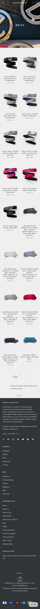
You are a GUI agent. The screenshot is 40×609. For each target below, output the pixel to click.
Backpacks (6, 487)
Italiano (19, 573)
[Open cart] (37, 3)
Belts (4, 458)
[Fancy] (32, 439)
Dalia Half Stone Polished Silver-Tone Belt (10, 190)
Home (5, 505)
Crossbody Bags (8, 480)
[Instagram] (13, 439)
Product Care (7, 512)
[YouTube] (23, 439)
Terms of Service (8, 537)
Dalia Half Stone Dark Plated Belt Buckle (30, 153)
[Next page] (25, 374)
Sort (19, 395)
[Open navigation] (3, 3)
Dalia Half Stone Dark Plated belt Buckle (10, 153)
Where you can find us (10, 519)
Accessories (6, 461)
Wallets (5, 454)
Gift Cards (6, 494)
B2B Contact (7, 516)
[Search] (33, 3)
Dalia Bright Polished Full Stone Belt (10, 78)
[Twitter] (8, 439)
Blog (4, 523)
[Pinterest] (18, 439)
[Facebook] (3, 439)
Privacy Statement (9, 530)
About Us (6, 509)
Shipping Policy (8, 544)
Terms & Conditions (9, 534)
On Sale (5, 465)
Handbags (6, 451)
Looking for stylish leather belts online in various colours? (23, 387)
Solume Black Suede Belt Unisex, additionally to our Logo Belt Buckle (10, 358)
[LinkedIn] (28, 439)
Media (5, 527)
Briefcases (6, 476)
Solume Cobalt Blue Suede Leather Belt (30, 357)
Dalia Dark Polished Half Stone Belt (10, 116)
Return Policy (7, 541)
